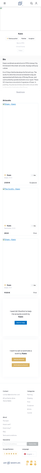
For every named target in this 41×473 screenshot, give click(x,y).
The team (6, 421)
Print (35, 233)
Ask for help (21, 323)
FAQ (4, 432)
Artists (29, 409)
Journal (29, 413)
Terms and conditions (10, 435)
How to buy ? (7, 428)
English (29, 454)
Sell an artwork (19, 359)
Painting (30, 394)
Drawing (30, 398)
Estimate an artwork (21, 365)
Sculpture (33, 183)
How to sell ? (7, 424)
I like (34, 175)
